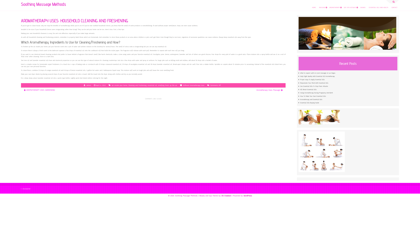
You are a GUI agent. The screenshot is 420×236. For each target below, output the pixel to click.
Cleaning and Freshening (137, 85)
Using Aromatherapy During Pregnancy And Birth (316, 93)
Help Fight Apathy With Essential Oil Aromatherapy (317, 76)
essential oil (152, 85)
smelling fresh (163, 85)
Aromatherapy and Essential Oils (311, 99)
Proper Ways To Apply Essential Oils (312, 80)
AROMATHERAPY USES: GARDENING (40, 90)
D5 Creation (226, 195)
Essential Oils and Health (378, 7)
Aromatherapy (334, 7)
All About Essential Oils (308, 89)
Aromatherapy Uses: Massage (268, 90)
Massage (322, 7)
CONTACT (394, 7)
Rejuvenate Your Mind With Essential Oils (314, 83)
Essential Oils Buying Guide (309, 103)
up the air (173, 85)
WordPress (248, 195)
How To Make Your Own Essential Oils (313, 96)
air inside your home (119, 85)
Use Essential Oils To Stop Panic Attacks (314, 86)
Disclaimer (27, 189)
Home (314, 7)
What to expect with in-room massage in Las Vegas (317, 73)
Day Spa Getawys (350, 7)
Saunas (363, 7)
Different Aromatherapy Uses (193, 85)
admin (88, 85)
